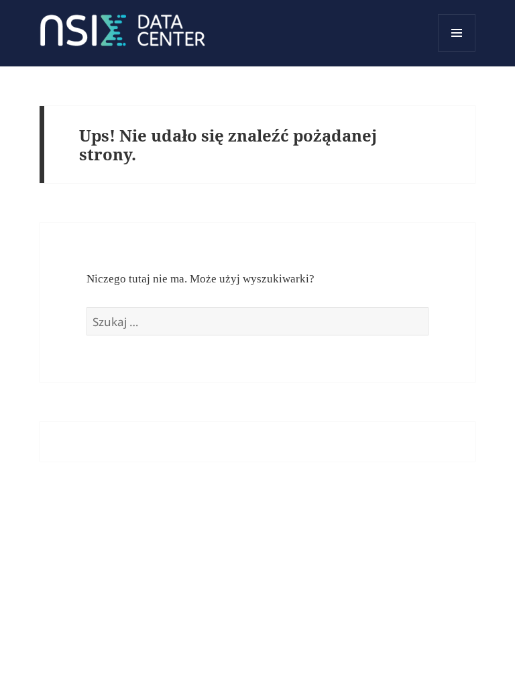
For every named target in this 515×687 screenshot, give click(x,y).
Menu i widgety (457, 51)
